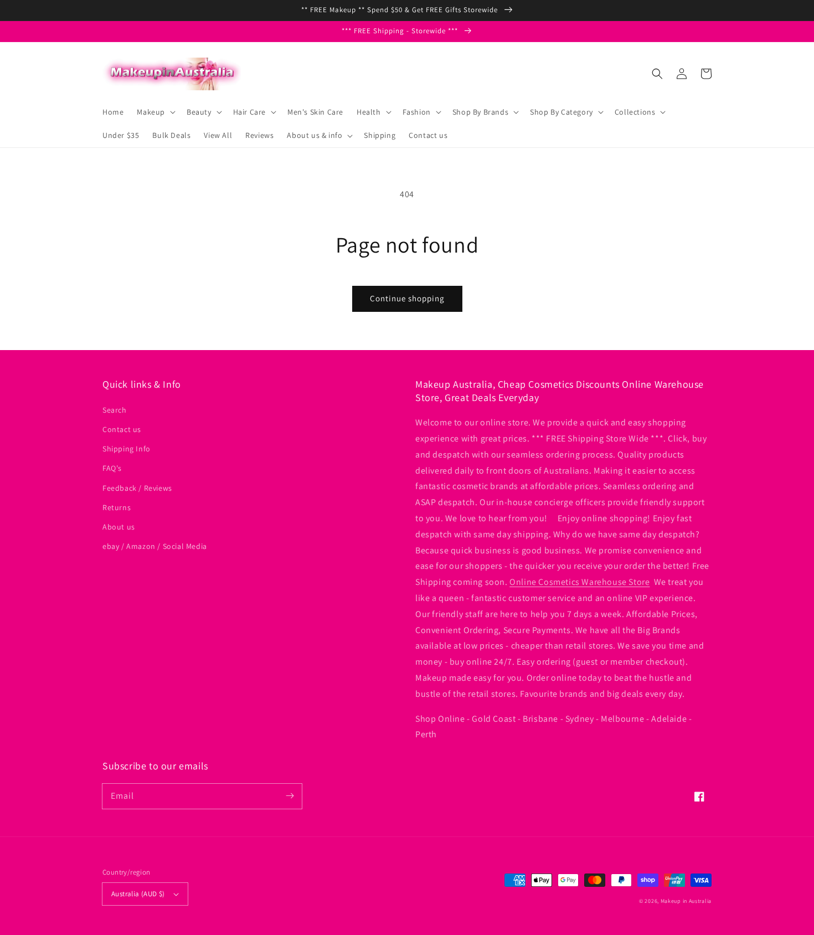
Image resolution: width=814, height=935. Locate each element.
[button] (657, 73)
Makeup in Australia (686, 901)
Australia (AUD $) (138, 893)
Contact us (121, 429)
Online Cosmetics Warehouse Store (579, 582)
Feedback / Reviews (137, 488)
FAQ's (112, 468)
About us (118, 527)
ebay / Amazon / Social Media (154, 546)
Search (114, 410)
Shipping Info (126, 449)
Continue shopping (407, 298)
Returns (116, 507)
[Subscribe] (289, 796)
